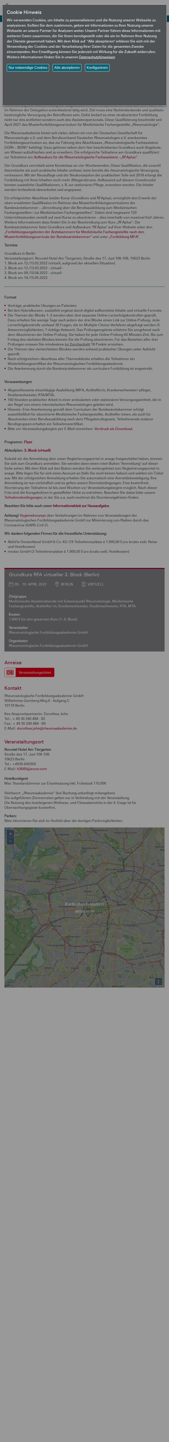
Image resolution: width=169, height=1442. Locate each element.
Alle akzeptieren (67, 68)
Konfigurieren (97, 68)
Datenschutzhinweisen (97, 57)
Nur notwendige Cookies (28, 68)
